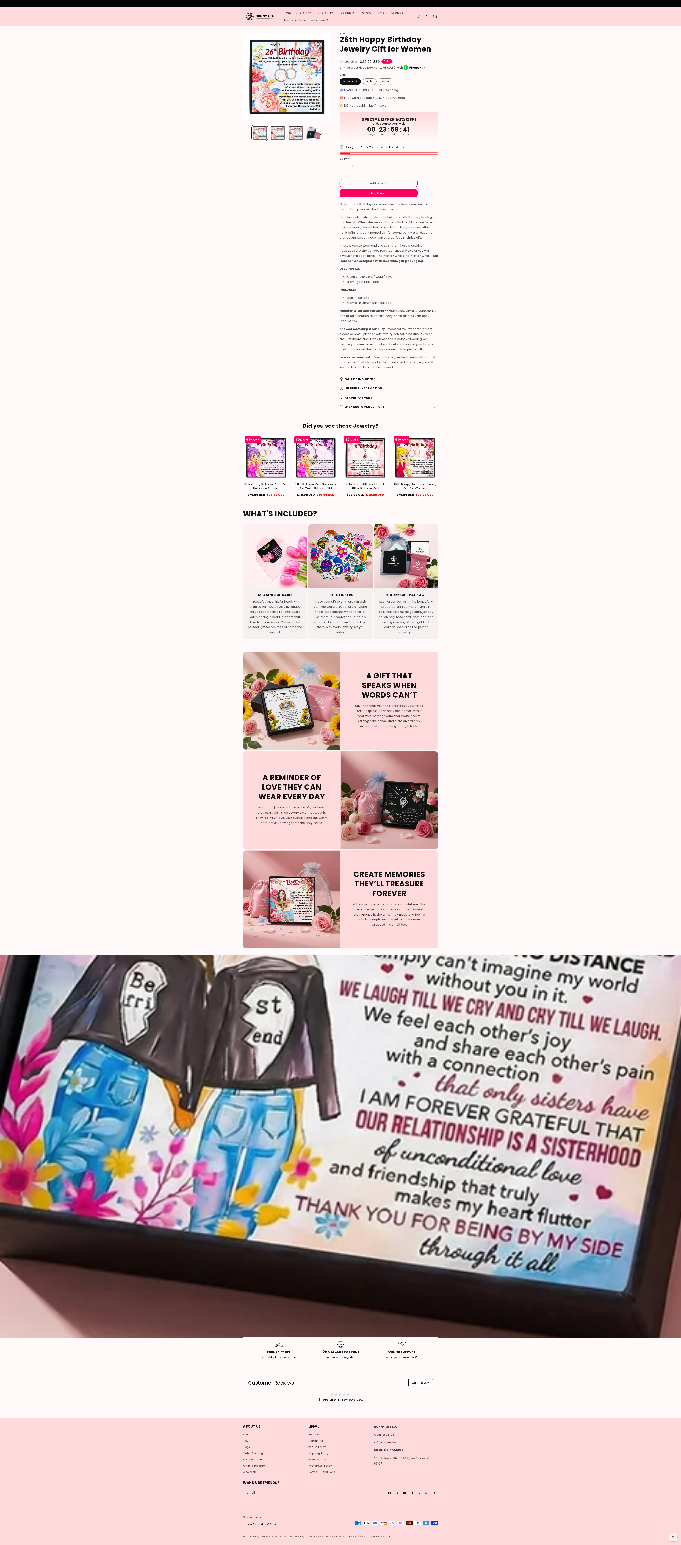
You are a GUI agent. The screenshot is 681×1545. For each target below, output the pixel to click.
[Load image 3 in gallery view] (296, 133)
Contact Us (315, 1441)
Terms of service (335, 1536)
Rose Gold (350, 81)
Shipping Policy (318, 1453)
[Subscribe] (303, 1492)
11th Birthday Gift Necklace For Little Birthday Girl (365, 486)
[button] (305, 12)
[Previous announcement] (244, 3)
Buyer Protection (254, 1459)
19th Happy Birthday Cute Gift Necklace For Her (266, 486)
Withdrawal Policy (320, 1466)
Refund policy (296, 1536)
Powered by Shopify (275, 1536)
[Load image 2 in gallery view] (278, 133)
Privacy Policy (317, 1459)
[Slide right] (327, 133)
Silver (385, 81)
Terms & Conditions (321, 1472)
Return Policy (317, 1447)
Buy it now (378, 193)
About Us (314, 1435)
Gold (369, 81)
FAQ (245, 1441)
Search (247, 1435)
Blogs (246, 1447)
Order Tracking (253, 1453)
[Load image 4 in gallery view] (314, 133)
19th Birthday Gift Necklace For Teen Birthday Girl (315, 486)
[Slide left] (247, 133)
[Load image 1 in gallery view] (260, 133)
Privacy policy (315, 1536)
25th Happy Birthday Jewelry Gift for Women (415, 486)
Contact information (379, 1536)
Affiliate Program (254, 1466)
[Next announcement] (437, 3)
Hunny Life (258, 1536)
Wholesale (250, 1472)
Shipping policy (356, 1536)
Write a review (421, 1382)
